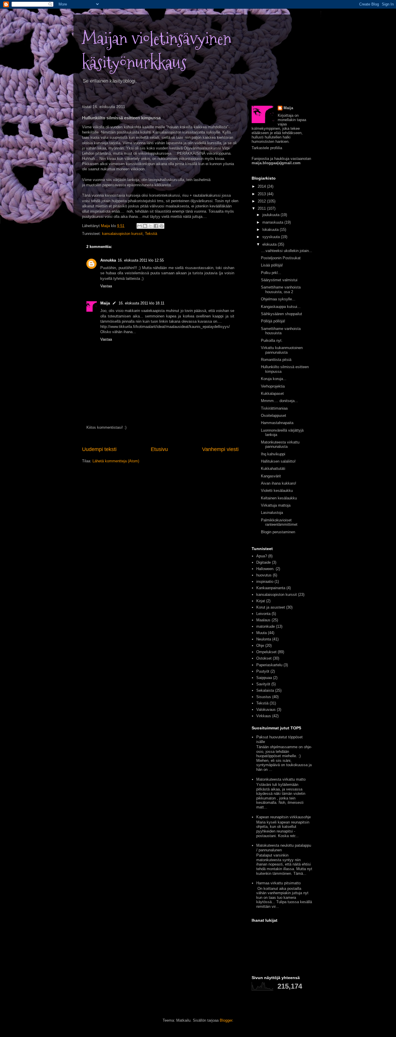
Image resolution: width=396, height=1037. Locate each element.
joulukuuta (271, 215)
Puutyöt (262, 671)
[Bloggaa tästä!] (145, 226)
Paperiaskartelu (269, 665)
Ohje (260, 645)
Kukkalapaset (272, 393)
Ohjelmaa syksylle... (278, 299)
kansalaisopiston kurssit (122, 233)
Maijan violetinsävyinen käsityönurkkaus (156, 51)
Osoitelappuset (273, 415)
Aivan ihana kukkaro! (278, 483)
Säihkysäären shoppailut (281, 314)
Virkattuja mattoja (275, 505)
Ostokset (264, 658)
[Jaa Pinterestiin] (161, 226)
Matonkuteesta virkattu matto (281, 779)
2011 (262, 208)
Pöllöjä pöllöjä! (273, 321)
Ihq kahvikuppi (273, 454)
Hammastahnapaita (277, 423)
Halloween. (265, 569)
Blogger (226, 1020)
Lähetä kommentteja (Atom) (115, 461)
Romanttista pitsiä (276, 359)
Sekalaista (265, 690)
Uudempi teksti (99, 449)
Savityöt (263, 684)
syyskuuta (271, 237)
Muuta (261, 633)
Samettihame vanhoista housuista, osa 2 (281, 289)
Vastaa (106, 286)
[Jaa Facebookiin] (156, 226)
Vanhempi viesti (220, 449)
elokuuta (270, 244)
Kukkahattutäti (273, 468)
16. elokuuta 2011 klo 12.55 (141, 260)
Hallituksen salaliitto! (278, 461)
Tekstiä (151, 233)
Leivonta (263, 613)
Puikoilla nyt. (272, 340)
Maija (105, 303)
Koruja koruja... (273, 379)
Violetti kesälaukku (277, 490)
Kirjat (260, 601)
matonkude (265, 626)
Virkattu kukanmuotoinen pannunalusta (282, 350)
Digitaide (263, 562)
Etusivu (159, 449)
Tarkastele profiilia (267, 148)
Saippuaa (264, 677)
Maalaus (263, 620)
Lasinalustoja (272, 512)
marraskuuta (273, 222)
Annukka (108, 260)
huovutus (264, 575)
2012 (262, 201)
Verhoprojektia (273, 386)
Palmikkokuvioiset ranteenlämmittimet (279, 522)
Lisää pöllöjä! (272, 265)
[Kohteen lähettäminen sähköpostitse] (139, 226)
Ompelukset (266, 652)
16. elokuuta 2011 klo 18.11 (141, 303)
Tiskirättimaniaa (274, 408)
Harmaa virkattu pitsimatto (278, 883)
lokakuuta (271, 229)
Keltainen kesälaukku (279, 498)
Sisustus (263, 697)
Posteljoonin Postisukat (281, 258)
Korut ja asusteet (270, 607)
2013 (262, 194)
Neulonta (263, 639)
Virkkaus (263, 716)
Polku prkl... (271, 273)
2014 (262, 186)
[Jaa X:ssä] (150, 226)
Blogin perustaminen (278, 532)
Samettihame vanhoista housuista (281, 330)
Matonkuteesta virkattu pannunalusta (280, 444)
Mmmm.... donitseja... (279, 401)
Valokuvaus (266, 709)
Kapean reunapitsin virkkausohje (283, 817)
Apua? (261, 556)
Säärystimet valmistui (279, 280)
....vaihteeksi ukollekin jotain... (286, 251)
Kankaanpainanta (270, 588)
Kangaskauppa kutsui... (281, 306)
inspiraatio (264, 581)
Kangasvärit (271, 476)
